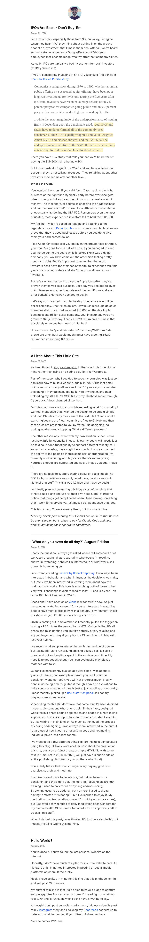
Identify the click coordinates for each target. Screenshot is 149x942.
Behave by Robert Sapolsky (77, 573)
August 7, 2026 (38, 846)
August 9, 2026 (38, 547)
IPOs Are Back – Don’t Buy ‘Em (56, 28)
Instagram (45, 910)
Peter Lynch (64, 228)
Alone (73, 602)
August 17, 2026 (38, 361)
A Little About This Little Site (55, 356)
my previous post (65, 367)
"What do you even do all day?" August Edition (70, 542)
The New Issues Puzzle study (50, 79)
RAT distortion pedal (80, 693)
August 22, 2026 (39, 33)
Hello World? (41, 841)
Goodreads (91, 910)
